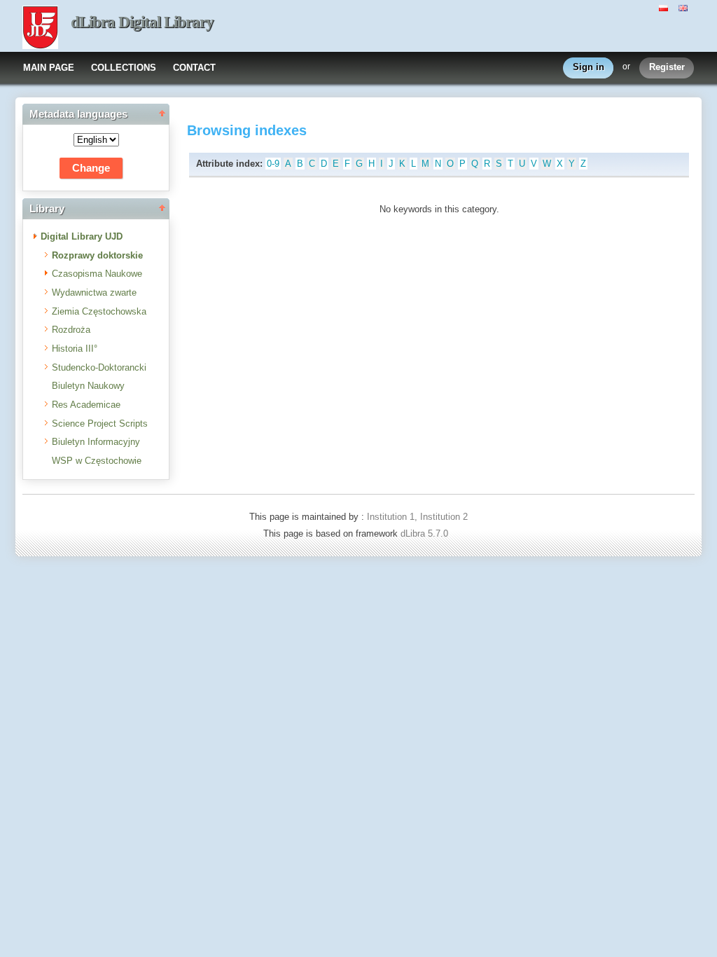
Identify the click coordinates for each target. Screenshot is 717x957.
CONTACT (194, 67)
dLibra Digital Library (142, 22)
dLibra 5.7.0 (426, 533)
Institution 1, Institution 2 (417, 516)
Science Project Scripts (100, 423)
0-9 (273, 163)
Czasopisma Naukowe (97, 273)
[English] (684, 7)
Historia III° (74, 348)
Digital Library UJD (82, 236)
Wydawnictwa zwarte (94, 292)
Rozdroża (71, 329)
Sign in (588, 67)
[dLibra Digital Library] (40, 29)
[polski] (665, 7)
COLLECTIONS (123, 67)
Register (667, 67)
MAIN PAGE (48, 67)
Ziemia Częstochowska (99, 311)
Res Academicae (86, 404)
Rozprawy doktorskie (97, 255)
